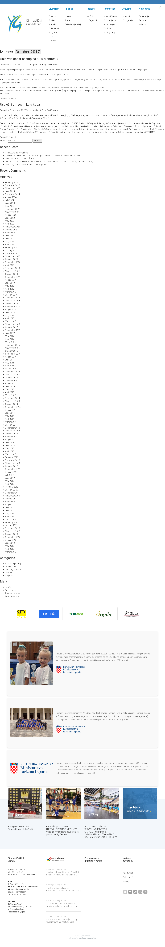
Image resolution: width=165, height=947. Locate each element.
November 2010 (12, 531)
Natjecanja (144, 8)
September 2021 (12, 232)
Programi (53, 32)
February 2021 (11, 247)
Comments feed (12, 593)
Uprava (68, 16)
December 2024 (12, 194)
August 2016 (10, 357)
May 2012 (9, 481)
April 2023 (9, 206)
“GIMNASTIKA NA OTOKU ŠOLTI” (20, 158)
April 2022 (9, 224)
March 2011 (10, 519)
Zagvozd (9, 575)
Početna (52, 16)
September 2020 (12, 262)
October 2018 (11, 303)
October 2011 (11, 499)
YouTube (108, 28)
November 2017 (12, 324)
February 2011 (11, 522)
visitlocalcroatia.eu (90, 938)
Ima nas (69, 8)
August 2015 (10, 383)
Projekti (91, 8)
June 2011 (10, 510)
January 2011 (11, 525)
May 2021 (9, 241)
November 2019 (12, 271)
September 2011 (12, 501)
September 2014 (12, 407)
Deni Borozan (53, 64)
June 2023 (10, 203)
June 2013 (10, 445)
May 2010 (9, 546)
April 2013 (9, 451)
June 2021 (10, 238)
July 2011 (9, 507)
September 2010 (12, 537)
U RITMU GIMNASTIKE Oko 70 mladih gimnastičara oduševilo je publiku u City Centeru (43, 155)
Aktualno (126, 8)
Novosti (126, 16)
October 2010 (11, 534)
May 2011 (9, 513)
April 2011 (9, 516)
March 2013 (10, 454)
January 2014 (11, 425)
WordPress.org (12, 596)
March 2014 (10, 422)
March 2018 (10, 321)
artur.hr (81, 938)
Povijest (52, 20)
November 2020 (12, 256)
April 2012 (9, 484)
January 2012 (11, 490)
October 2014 (11, 404)
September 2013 (12, 436)
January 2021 (11, 250)
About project (110, 24)
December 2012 (12, 460)
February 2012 (11, 487)
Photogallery (109, 32)
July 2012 (9, 475)
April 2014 (9, 419)
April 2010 (9, 549)
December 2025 (12, 185)
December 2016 (12, 345)
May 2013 (9, 448)
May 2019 (9, 286)
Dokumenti (54, 28)
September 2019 (12, 277)
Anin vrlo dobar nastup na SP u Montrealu (29, 59)
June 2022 (10, 218)
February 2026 (11, 182)
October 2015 (11, 377)
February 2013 (11, 457)
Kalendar (143, 24)
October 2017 (11, 327)
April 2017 (9, 339)
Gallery (126, 881)
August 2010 (10, 540)
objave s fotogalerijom (138, 809)
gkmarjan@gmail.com (17, 892)
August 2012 (10, 472)
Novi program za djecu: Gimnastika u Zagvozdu (26, 164)
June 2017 (10, 333)
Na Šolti (90, 16)
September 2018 (12, 306)
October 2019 (11, 274)
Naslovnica (128, 873)
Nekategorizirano (13, 569)
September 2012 (12, 469)
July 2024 (9, 200)
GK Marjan (54, 8)
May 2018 (9, 315)
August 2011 (10, 504)
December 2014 (12, 398)
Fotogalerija (127, 20)
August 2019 (10, 280)
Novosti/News (110, 16)
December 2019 (12, 268)
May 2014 (9, 416)
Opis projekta (110, 20)
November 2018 (12, 300)
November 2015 (12, 374)
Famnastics (110, 8)
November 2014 (12, 401)
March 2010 (10, 552)
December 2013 (12, 428)
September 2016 (12, 354)
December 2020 (12, 253)
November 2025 (12, 188)
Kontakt (52, 24)
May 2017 (9, 336)
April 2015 (9, 392)
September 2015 (12, 380)
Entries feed (10, 590)
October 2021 (11, 230)
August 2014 (10, 410)
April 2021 (9, 244)
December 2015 (12, 371)
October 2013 (11, 433)
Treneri (68, 20)
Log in (8, 587)
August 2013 (10, 439)
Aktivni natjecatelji (73, 24)
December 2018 (12, 297)
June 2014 (10, 413)
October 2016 (11, 351)
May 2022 (9, 221)
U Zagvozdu (92, 20)
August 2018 (10, 309)
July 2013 (9, 442)
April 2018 (9, 318)
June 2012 (10, 478)
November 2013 (12, 430)
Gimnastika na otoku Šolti (16, 153)
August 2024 (10, 197)
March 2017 (10, 342)
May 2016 (9, 363)
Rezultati (143, 20)
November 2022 (12, 212)
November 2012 (12, 463)
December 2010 (12, 528)
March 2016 (10, 368)
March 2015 (10, 395)
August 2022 (10, 215)
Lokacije (52, 40)
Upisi (51, 36)
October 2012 (11, 466)
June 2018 (10, 312)
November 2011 (12, 496)
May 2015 (9, 389)
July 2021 (9, 235)
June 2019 (10, 283)
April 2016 (9, 365)
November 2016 (12, 348)
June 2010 (10, 543)
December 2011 (12, 493)
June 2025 (10, 191)
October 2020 (11, 259)
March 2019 (10, 292)
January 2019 (11, 295)
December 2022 (12, 209)
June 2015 (10, 386)
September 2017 (12, 330)
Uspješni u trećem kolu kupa (20, 104)
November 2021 (12, 227)
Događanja (144, 16)
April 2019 (9, 289)
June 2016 (10, 360)
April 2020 (9, 265)
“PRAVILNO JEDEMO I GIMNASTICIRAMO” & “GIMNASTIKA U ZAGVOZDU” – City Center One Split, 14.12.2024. (54, 161)
